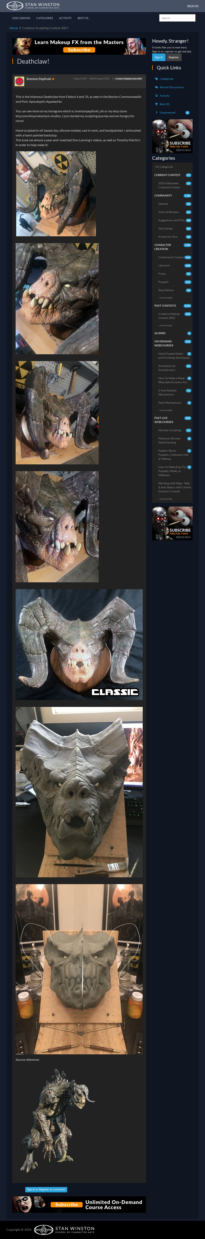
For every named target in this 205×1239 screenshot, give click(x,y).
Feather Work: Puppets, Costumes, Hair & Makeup (174, 454)
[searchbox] (177, 18)
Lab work (174, 265)
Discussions (21, 18)
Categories (44, 18)
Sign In (193, 6)
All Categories (164, 166)
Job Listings (174, 228)
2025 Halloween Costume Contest (174, 185)
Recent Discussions (171, 87)
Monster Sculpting (174, 430)
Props (174, 273)
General (174, 203)
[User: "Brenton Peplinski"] (21, 81)
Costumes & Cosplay (174, 257)
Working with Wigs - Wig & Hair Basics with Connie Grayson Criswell (174, 487)
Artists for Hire (174, 236)
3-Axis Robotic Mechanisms (174, 392)
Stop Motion (174, 290)
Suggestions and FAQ (174, 220)
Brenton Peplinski (39, 79)
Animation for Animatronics (174, 368)
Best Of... (84, 18)
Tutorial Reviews (174, 212)
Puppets (174, 282)
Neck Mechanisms (174, 402)
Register (44, 1189)
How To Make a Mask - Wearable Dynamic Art (174, 380)
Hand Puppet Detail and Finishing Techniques (174, 355)
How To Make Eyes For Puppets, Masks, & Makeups (174, 471)
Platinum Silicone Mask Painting (174, 440)
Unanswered (173, 112)
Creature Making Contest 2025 (174, 315)
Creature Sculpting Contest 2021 (129, 79)
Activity (65, 18)
